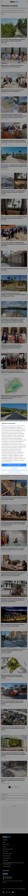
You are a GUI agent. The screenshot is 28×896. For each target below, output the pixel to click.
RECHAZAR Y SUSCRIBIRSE (14, 472)
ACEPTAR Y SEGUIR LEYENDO (14, 464)
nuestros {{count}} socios (11, 425)
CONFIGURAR (14, 468)
